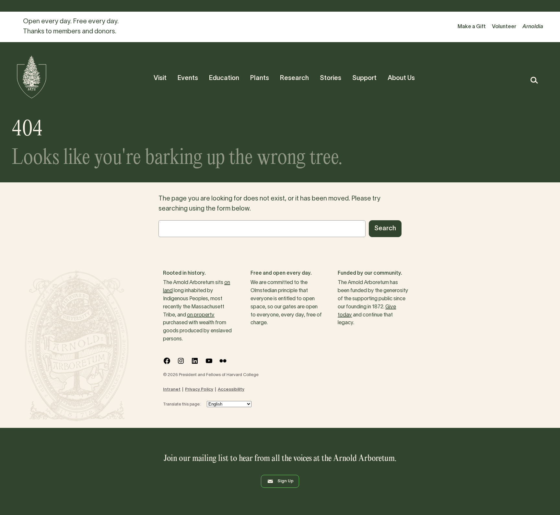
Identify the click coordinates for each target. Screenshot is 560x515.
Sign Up (285, 481)
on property (201, 315)
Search (385, 229)
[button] (534, 80)
